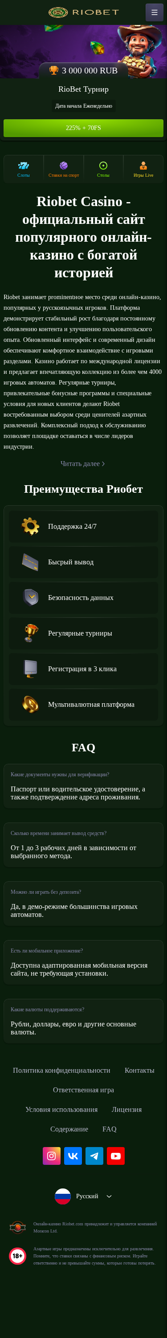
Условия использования (58, 1138)
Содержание (69, 1157)
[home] (84, 12)
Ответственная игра (108, 1118)
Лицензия (133, 1138)
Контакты (41, 1118)
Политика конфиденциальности (84, 1099)
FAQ (113, 1157)
